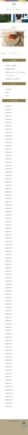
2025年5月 (7, 155)
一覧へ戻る (14, 53)
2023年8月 (7, 218)
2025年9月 (7, 142)
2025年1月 (7, 168)
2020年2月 (7, 347)
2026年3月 (7, 122)
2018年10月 (7, 396)
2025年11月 (7, 135)
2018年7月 (7, 406)
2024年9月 (7, 178)
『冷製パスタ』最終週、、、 (12, 65)
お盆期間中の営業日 (10, 68)
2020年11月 (7, 317)
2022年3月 (7, 267)
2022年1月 (7, 274)
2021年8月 (7, 290)
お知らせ (7, 92)
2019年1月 (7, 386)
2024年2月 (7, 198)
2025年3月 (7, 162)
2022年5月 (7, 261)
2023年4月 (7, 228)
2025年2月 (7, 165)
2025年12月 (7, 132)
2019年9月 (7, 363)
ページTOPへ (23, 426)
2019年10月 (7, 360)
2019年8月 (7, 366)
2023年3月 (7, 231)
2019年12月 (7, 353)
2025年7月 (7, 149)
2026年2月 (7, 125)
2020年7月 (7, 330)
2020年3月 (7, 343)
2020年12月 (7, 314)
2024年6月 (7, 185)
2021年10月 (7, 284)
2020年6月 (7, 333)
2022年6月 (7, 257)
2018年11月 (7, 393)
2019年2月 (7, 383)
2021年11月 (7, 281)
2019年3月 (7, 380)
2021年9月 (7, 287)
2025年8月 (7, 145)
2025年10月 (7, 139)
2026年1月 (7, 129)
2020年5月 (7, 337)
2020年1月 (7, 350)
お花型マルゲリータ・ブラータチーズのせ (15, 72)
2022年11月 (7, 244)
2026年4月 (7, 119)
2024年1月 (7, 201)
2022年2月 (7, 271)
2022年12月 (7, 241)
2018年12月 (7, 389)
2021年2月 (7, 307)
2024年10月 (7, 175)
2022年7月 (7, 254)
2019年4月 (7, 376)
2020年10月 (7, 320)
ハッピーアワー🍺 (9, 75)
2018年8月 (7, 403)
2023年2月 (7, 234)
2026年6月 (7, 112)
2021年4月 (7, 300)
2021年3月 (7, 304)
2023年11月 (7, 208)
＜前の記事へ (3, 53)
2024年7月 (7, 182)
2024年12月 (7, 172)
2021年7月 (7, 294)
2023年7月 (7, 221)
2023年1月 (7, 238)
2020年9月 (7, 323)
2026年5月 (7, 115)
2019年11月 (7, 356)
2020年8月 (7, 327)
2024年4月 (7, 191)
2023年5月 (7, 224)
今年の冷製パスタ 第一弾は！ (12, 78)
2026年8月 (7, 106)
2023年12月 (7, 205)
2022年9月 (7, 251)
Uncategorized (8, 89)
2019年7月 (7, 370)
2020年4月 (7, 340)
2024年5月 (7, 188)
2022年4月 (7, 264)
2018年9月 (7, 399)
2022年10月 (7, 248)
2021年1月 (7, 310)
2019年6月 (7, 373)
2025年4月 (7, 158)
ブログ (6, 95)
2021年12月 (7, 277)
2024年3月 (7, 195)
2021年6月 (7, 297)
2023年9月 (7, 215)
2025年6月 (7, 152)
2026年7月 (7, 109)
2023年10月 (7, 211)
